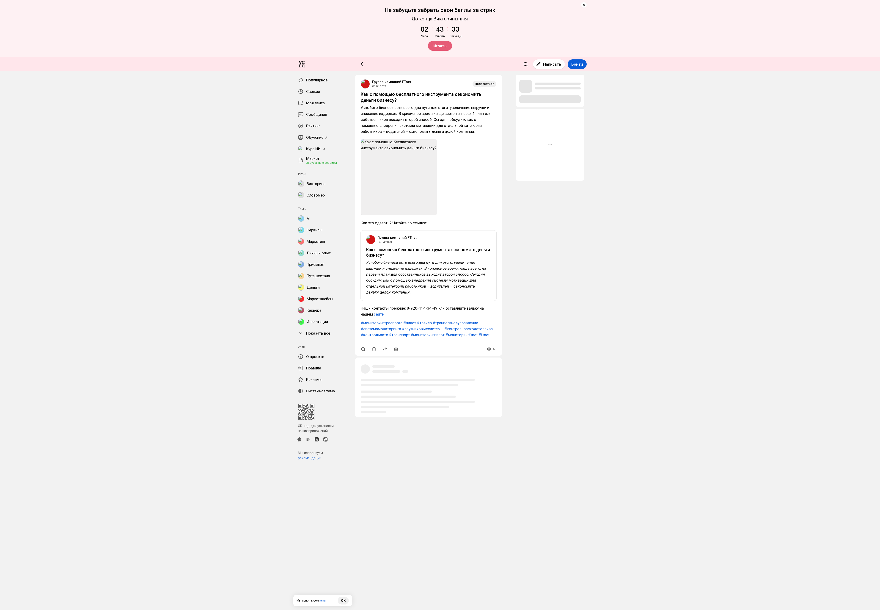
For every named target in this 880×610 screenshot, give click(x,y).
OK (343, 601)
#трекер (424, 323)
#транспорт (399, 335)
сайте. (379, 314)
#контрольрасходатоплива (468, 329)
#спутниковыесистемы (422, 329)
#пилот (409, 323)
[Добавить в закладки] (374, 349)
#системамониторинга (381, 329)
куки (322, 600)
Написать (552, 64)
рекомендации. (310, 458)
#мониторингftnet (462, 335)
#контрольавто (374, 335)
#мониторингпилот (428, 335)
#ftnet (484, 335)
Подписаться (484, 84)
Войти (577, 64)
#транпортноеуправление (455, 323)
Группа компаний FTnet (391, 82)
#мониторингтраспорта (381, 323)
